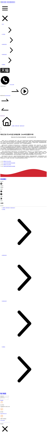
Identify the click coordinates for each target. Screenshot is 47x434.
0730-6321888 (12, 84)
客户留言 (3, 393)
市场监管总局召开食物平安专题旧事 (9, 166)
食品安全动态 (2, 115)
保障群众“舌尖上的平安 (7, 161)
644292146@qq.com (3, 413)
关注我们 (3, 179)
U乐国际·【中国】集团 (15, 125)
